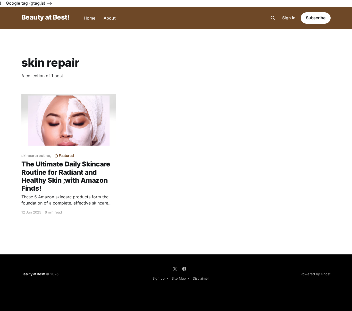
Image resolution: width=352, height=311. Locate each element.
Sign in (289, 17)
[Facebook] (184, 269)
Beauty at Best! (45, 17)
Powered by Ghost (315, 274)
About (110, 18)
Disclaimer (201, 278)
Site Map (179, 278)
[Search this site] (273, 18)
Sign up (159, 278)
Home (89, 18)
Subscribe (315, 17)
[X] (175, 269)
